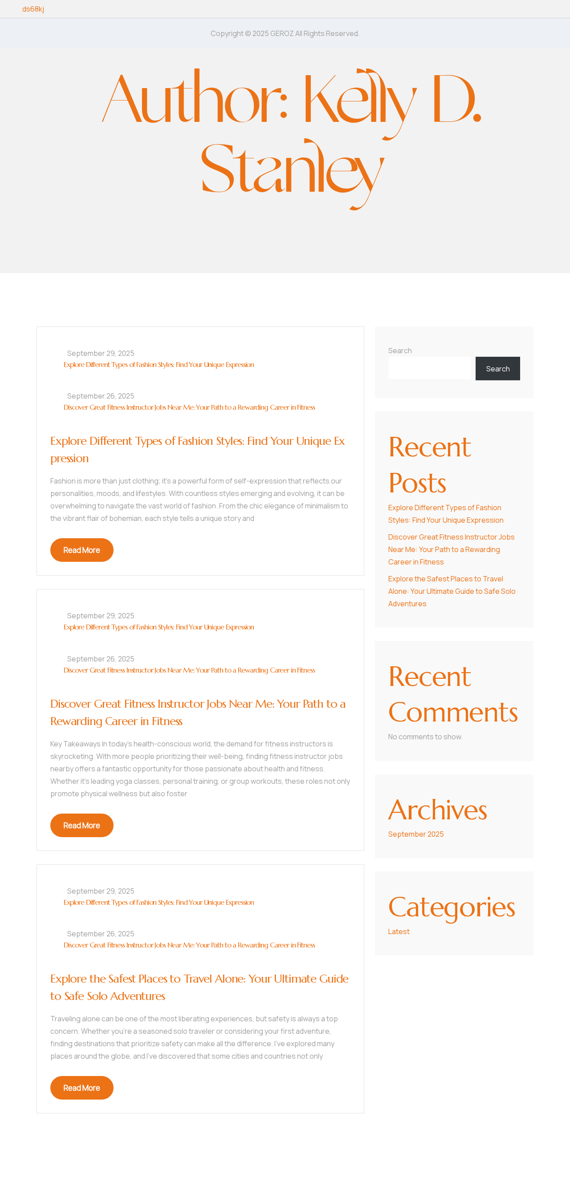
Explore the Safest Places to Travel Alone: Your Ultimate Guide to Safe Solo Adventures (452, 591)
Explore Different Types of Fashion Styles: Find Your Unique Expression (159, 364)
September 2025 (416, 834)
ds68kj (33, 9)
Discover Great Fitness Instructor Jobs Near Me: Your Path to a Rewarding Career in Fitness (189, 407)
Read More (82, 550)
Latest (399, 931)
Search (400, 350)
